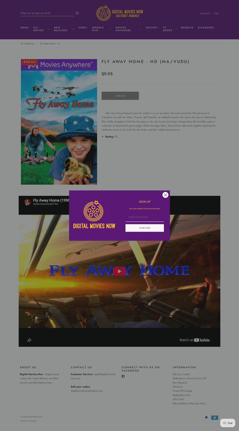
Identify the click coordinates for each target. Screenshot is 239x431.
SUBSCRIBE (144, 227)
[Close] (165, 194)
